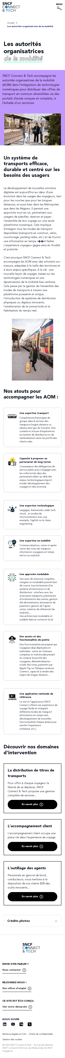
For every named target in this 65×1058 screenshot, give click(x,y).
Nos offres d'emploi (14, 988)
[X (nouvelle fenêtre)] (29, 1024)
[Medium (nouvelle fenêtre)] (21, 1024)
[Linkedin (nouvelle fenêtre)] (4, 1024)
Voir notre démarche (14, 1006)
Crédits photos (18, 921)
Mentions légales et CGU (14, 1034)
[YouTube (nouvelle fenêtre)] (13, 1024)
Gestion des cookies (12, 1039)
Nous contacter (11, 969)
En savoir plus (30, 804)
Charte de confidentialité (41, 1034)
